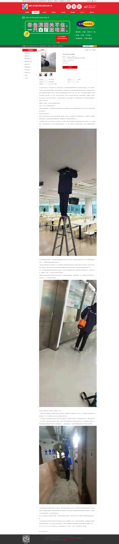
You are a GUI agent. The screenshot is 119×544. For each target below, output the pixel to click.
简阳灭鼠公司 (27, 72)
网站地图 (64, 539)
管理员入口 (60, 539)
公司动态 (63, 12)
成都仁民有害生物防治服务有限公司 (70, 538)
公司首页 (27, 12)
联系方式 (92, 12)
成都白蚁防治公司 (28, 61)
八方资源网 (52, 539)
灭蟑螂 (26, 75)
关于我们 (54, 12)
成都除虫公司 (27, 55)
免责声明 (56, 539)
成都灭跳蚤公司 (28, 58)
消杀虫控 (26, 78)
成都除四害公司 (28, 67)
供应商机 (36, 12)
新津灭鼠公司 (27, 69)
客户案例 (73, 12)
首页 (90, 50)
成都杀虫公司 (27, 64)
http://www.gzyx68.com (43, 531)
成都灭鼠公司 (27, 53)
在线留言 (70, 67)
